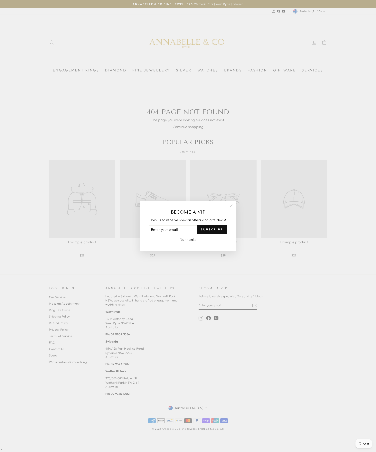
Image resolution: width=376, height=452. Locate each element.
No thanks (188, 239)
